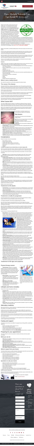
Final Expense (21, 437)
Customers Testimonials (28, 443)
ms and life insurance (21, 376)
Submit (19, 421)
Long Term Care (28, 435)
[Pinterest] (21, 433)
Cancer (8, 435)
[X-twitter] (28, 1)
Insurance (4, 435)
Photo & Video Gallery (5, 443)
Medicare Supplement (14, 437)
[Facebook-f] (10, 433)
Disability (12, 435)
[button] (2, 1)
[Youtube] (19, 433)
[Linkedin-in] (17, 433)
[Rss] (32, 1)
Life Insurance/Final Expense (20, 435)
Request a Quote (17, 443)
